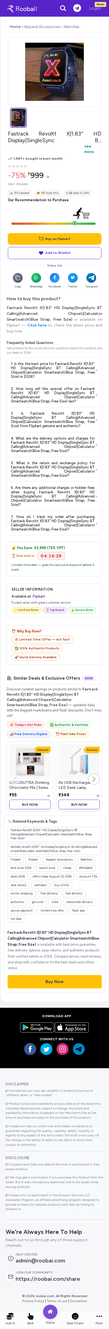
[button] (93, 779)
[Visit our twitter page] (46, 1049)
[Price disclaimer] (48, 177)
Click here (37, 325)
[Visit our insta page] (62, 1049)
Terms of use (57, 1301)
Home (15, 26)
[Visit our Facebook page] (30, 1049)
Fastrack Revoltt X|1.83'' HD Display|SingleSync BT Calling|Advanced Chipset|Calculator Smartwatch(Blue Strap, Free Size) (54, 313)
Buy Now (30, 804)
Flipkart (39, 596)
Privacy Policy (33, 1301)
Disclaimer (78, 1301)
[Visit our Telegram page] (78, 1049)
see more (89, 149)
